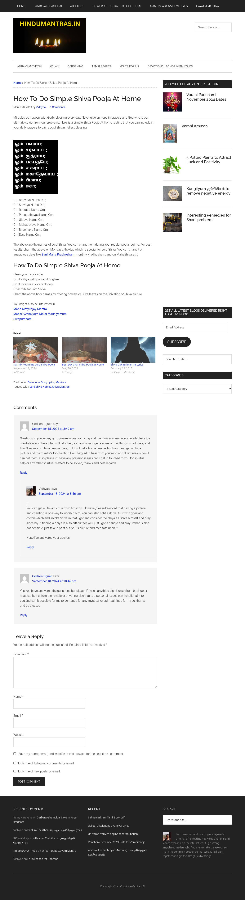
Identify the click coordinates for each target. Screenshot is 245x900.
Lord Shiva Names (40, 386)
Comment (21, 654)
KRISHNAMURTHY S (25, 850)
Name (18, 696)
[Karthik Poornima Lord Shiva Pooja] (35, 350)
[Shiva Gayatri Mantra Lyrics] (133, 350)
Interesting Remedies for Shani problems (208, 217)
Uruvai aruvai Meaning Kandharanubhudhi (113, 833)
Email (18, 715)
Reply (23, 473)
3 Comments (57, 107)
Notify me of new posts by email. (39, 771)
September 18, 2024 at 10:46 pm (54, 581)
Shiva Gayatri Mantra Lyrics (127, 364)
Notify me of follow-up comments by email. (46, 763)
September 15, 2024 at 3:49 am (53, 429)
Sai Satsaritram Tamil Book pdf (106, 817)
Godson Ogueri (42, 576)
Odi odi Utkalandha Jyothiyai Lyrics (108, 825)
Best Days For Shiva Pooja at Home (83, 364)
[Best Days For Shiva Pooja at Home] (84, 350)
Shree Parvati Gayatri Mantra (59, 850)
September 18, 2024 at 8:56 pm (60, 494)
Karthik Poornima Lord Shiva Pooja (34, 364)
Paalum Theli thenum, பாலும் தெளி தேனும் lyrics (54, 830)
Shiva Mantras (60, 386)
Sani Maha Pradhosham (58, 254)
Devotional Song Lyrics (41, 382)
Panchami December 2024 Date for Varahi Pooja (116, 842)
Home (17, 83)
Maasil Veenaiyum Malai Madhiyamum (40, 314)
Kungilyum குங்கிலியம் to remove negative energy (208, 191)
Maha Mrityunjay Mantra (30, 309)
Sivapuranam (22, 319)
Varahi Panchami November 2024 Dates (206, 97)
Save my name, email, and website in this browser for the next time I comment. (71, 754)
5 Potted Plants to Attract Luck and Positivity (208, 159)
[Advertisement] (197, 272)
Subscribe (176, 342)
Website (18, 735)
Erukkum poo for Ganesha (42, 858)
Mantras (61, 382)
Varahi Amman (195, 126)
